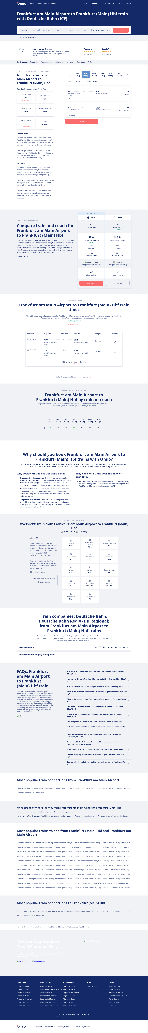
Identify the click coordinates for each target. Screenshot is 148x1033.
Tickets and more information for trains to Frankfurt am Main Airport (101, 816)
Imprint (39, 1027)
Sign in (128, 4)
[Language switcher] (96, 3)
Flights (46, 4)
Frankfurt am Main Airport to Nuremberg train (34, 788)
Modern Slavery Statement (82, 1027)
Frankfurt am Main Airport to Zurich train (89, 788)
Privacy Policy (63, 1027)
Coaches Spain (46, 986)
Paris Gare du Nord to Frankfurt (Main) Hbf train (35, 870)
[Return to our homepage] (23, 3)
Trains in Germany (38, 927)
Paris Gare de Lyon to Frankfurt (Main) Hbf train (63, 861)
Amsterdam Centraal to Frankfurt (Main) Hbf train (64, 870)
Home (19, 927)
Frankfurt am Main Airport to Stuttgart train (33, 843)
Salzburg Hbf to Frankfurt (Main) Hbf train (119, 861)
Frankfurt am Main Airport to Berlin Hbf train (62, 852)
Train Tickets (22, 982)
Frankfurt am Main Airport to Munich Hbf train (34, 888)
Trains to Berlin (23, 996)
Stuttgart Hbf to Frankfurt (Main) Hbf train (61, 883)
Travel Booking (115, 999)
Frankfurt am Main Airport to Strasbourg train (63, 874)
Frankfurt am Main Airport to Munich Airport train (122, 843)
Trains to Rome (23, 986)
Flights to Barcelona (71, 992)
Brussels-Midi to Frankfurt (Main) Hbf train (33, 865)
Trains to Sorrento (24, 999)
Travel (111, 982)
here (91, 377)
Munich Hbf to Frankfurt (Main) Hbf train (89, 861)
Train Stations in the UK (118, 996)
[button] (69, 30)
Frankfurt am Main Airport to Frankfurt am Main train (123, 856)
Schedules (59, 62)
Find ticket (25, 100)
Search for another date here (74, 364)
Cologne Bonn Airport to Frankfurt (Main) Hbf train (93, 911)
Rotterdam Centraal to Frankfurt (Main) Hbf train (35, 856)
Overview (70, 62)
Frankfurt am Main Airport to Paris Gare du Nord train (66, 856)
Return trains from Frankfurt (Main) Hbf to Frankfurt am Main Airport (44, 816)
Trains (32, 4)
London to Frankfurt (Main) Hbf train (117, 888)
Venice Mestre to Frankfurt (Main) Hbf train (90, 843)
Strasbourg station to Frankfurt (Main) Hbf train (63, 879)
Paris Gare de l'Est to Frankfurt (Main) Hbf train (92, 874)
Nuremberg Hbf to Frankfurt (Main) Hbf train (91, 870)
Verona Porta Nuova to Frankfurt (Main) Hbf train (121, 870)
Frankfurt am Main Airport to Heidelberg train (34, 874)
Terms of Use (50, 1027)
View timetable (26, 126)
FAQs (90, 62)
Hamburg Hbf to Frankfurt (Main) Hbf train (61, 843)
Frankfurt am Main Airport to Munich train (33, 883)
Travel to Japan (115, 989)
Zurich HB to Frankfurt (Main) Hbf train (31, 852)
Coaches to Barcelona (48, 996)
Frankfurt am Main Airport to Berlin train (32, 847)
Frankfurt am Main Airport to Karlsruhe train (34, 793)
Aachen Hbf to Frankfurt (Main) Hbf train (32, 916)
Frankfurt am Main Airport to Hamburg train (34, 861)
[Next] (127, 74)
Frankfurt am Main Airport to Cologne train (119, 788)
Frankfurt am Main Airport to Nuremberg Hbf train (64, 865)
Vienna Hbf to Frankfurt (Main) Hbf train (89, 847)
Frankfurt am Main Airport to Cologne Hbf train (63, 788)
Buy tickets (34, 62)
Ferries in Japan (92, 986)
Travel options (46, 62)
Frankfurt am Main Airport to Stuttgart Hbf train (63, 847)
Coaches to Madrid (47, 999)
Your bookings (109, 3)
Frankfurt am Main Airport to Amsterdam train (120, 865)
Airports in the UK (116, 992)
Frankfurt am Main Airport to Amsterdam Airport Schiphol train (98, 879)
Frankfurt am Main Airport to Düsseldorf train (120, 879)
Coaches (39, 4)
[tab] (74, 81)
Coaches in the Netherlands (51, 989)
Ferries (53, 4)
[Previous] (43, 420)
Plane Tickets (68, 982)
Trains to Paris (23, 989)
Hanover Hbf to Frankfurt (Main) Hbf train (90, 883)
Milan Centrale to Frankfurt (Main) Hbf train (119, 847)
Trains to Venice (23, 992)
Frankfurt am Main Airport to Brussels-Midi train (92, 856)
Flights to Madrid (70, 996)
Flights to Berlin (69, 986)
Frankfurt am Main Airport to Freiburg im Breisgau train (124, 852)
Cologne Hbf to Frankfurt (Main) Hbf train (118, 874)
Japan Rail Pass (115, 986)
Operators (81, 62)
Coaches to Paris (46, 992)
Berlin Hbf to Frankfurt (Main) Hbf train (117, 883)
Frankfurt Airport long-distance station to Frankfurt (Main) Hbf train (43, 879)
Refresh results (72, 325)
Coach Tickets (45, 982)
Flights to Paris (69, 989)
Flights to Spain (69, 999)
